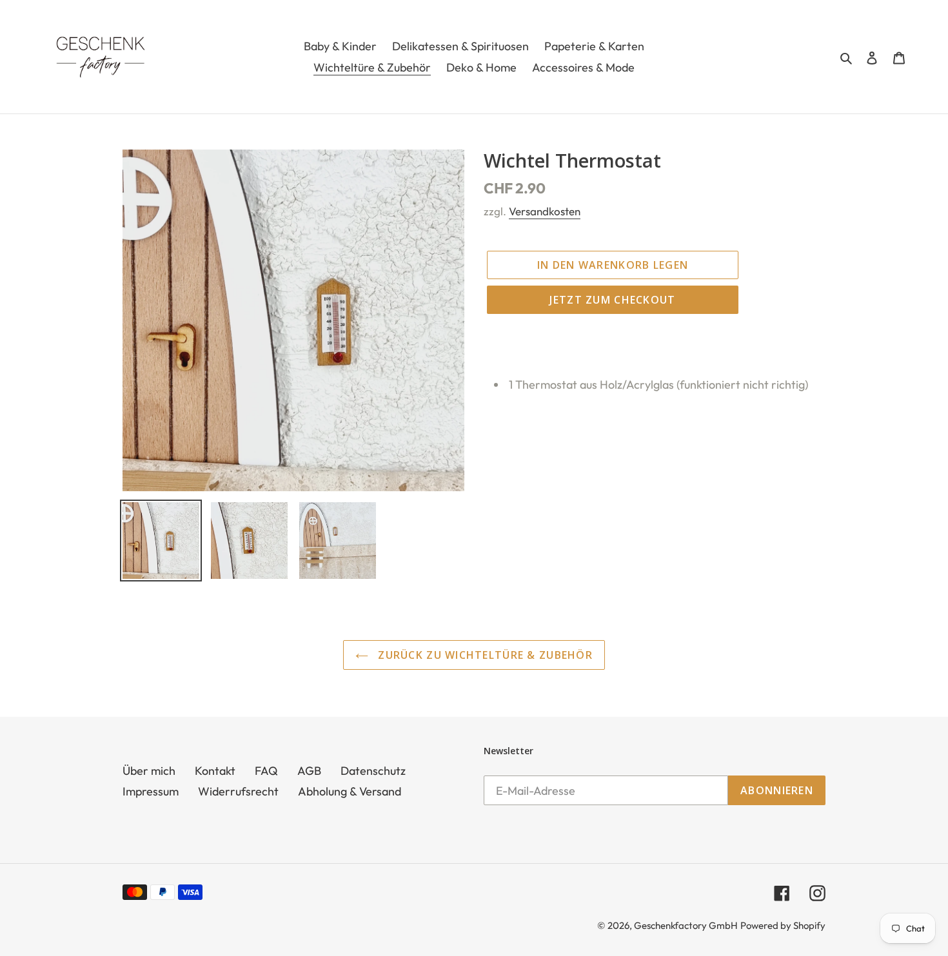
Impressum (151, 791)
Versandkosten (544, 211)
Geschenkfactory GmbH (686, 925)
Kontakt (215, 770)
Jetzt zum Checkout (612, 300)
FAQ (266, 770)
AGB (309, 770)
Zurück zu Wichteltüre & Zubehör (484, 655)
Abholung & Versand (349, 791)
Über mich (149, 770)
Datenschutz (373, 770)
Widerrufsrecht (238, 791)
